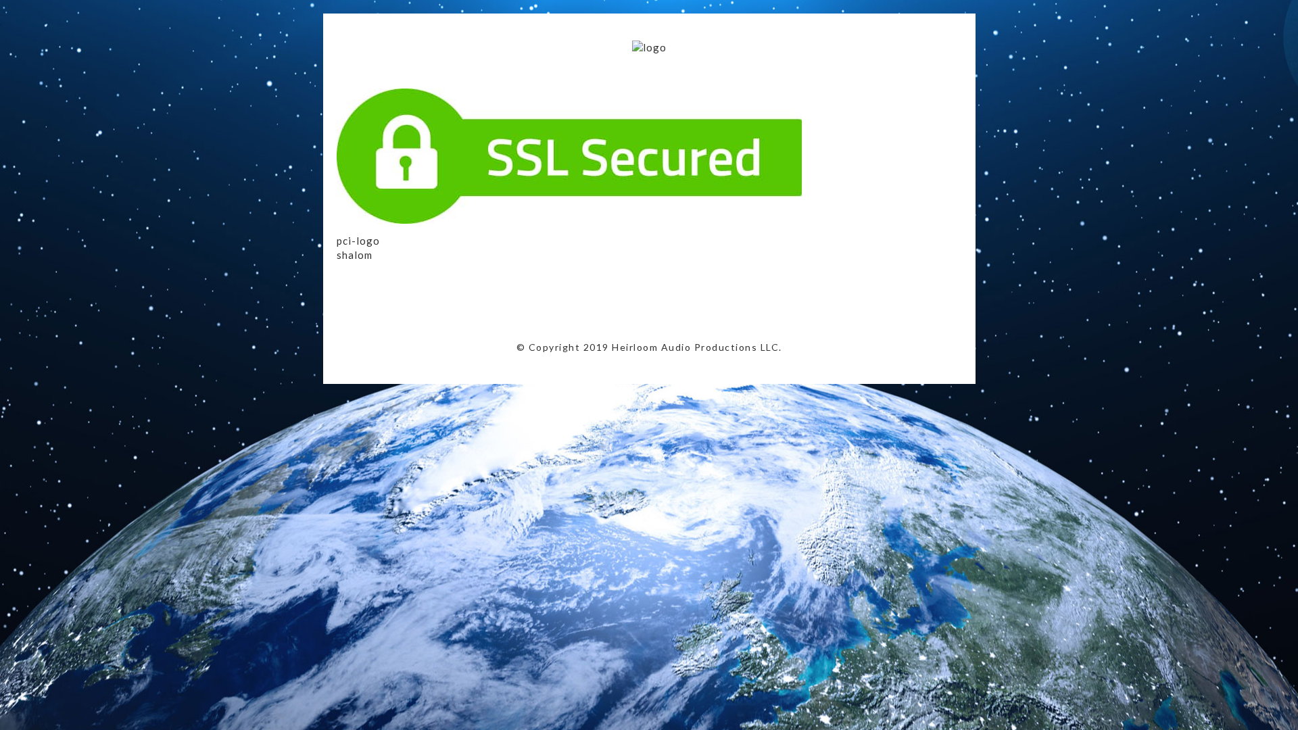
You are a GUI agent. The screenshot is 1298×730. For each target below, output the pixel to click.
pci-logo (358, 241)
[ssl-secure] (578, 220)
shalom (354, 255)
